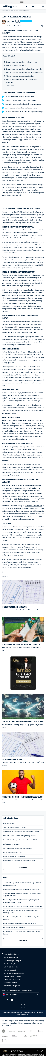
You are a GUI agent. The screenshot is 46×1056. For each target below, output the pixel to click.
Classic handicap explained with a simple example (24, 69)
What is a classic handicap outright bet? (20, 76)
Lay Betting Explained (10, 982)
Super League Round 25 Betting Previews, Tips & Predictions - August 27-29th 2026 (22, 895)
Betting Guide (9, 10)
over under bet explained (33, 506)
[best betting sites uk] (10, 6)
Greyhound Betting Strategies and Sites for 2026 (17, 848)
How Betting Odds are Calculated (14, 607)
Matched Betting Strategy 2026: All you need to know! (19, 860)
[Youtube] (33, 6)
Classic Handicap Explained (12, 979)
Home (3, 10)
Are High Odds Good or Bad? (12, 759)
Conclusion (10, 86)
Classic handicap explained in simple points (21, 62)
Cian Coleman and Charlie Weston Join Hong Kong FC (19, 923)
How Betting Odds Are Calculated (14, 973)
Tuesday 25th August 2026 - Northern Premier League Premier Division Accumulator (22, 884)
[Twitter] (29, 6)
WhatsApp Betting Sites (11, 957)
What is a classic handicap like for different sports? (24, 73)
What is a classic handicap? (16, 65)
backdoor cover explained (23, 511)
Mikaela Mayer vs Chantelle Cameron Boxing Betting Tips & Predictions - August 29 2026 (21, 901)
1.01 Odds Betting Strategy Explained (14, 827)
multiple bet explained (21, 499)
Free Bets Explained (10, 970)
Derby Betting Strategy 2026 (11, 844)
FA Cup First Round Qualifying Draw (14, 927)
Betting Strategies (8, 823)
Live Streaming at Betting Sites (13, 961)
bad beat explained (17, 516)
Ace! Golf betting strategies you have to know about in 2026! (21, 831)
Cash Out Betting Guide (11, 964)
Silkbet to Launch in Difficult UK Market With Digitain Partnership (22, 906)
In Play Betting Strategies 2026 (12, 852)
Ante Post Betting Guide (11, 967)
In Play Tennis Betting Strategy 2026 (14, 856)
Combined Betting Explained (12, 976)
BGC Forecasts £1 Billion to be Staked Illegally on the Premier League (21, 933)
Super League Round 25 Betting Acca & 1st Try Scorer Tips (21, 889)
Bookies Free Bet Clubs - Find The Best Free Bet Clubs (22, 797)
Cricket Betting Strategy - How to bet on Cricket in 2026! (20, 840)
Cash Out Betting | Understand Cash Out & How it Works (23, 722)
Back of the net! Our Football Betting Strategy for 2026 (19, 836)
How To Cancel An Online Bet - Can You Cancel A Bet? (22, 644)
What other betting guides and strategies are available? (21, 81)
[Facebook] (26, 6)
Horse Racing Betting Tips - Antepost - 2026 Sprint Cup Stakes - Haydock (22, 918)
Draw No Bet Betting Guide (12, 986)
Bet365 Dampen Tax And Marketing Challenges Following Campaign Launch (20, 912)
